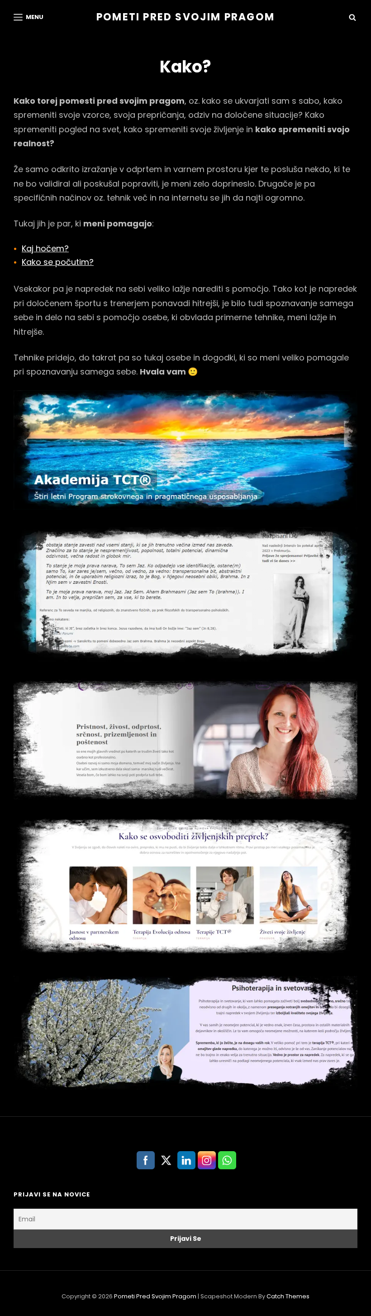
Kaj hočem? (45, 248)
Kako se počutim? (58, 262)
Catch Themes (287, 1296)
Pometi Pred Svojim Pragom (185, 17)
